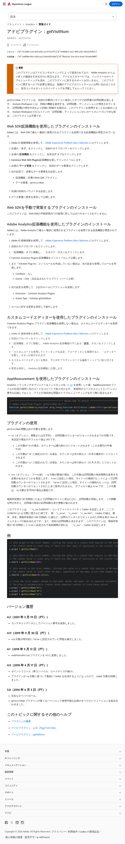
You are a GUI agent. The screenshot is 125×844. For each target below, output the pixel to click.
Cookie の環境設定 (89, 831)
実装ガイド (45, 24)
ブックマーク (15, 45)
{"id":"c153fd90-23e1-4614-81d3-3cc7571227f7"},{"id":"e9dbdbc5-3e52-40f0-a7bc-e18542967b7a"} (57, 51)
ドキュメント (14, 24)
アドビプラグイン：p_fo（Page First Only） (34, 727)
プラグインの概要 (21, 721)
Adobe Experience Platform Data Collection (66, 142)
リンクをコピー (33, 45)
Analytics (30, 24)
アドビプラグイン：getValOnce (28, 734)
